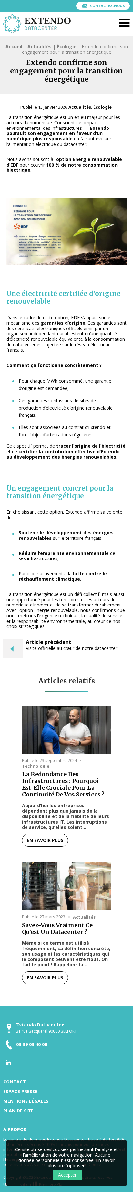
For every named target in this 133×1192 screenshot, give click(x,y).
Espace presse (20, 1091)
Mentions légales (25, 1101)
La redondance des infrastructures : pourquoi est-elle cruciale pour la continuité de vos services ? (63, 784)
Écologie (67, 46)
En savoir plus (45, 840)
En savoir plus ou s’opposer (81, 1163)
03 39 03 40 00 (31, 1044)
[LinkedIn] (8, 1062)
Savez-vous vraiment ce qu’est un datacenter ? (57, 929)
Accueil (13, 46)
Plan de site (18, 1111)
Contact (14, 1082)
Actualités (39, 46)
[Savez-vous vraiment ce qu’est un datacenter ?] (66, 886)
